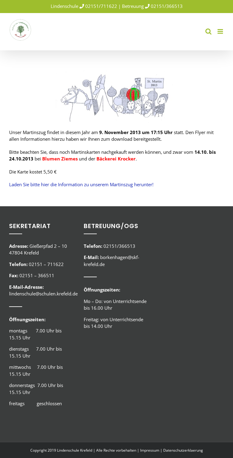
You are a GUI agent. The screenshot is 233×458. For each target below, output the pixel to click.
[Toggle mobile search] (208, 31)
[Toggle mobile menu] (221, 31)
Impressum (149, 450)
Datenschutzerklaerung (183, 450)
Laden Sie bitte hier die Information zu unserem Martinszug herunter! (81, 184)
